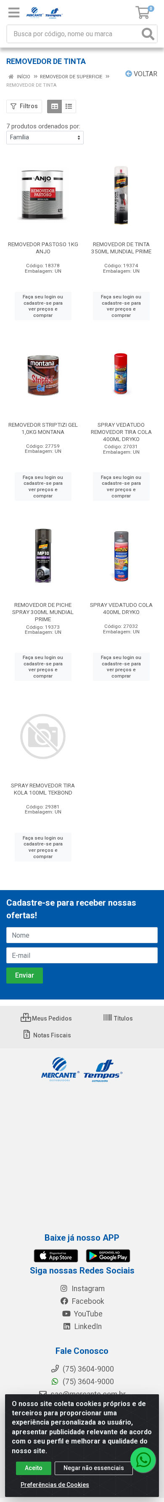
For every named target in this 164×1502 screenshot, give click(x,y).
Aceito (33, 1468)
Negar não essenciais (93, 1468)
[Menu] (13, 12)
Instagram (87, 1288)
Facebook (87, 1301)
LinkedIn (87, 1326)
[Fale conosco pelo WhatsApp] (143, 1460)
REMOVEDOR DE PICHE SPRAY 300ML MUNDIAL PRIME (43, 611)
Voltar (144, 74)
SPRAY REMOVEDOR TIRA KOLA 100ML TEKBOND (43, 789)
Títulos (123, 1018)
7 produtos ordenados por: (43, 126)
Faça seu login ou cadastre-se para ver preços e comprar (43, 306)
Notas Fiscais (51, 1035)
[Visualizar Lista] (68, 106)
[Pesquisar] (148, 34)
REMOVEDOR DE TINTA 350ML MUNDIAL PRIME (121, 248)
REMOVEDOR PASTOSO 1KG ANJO (43, 248)
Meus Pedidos (51, 1018)
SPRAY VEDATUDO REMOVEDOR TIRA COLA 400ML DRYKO (121, 431)
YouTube (87, 1314)
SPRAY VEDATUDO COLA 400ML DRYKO (121, 608)
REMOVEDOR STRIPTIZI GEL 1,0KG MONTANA (43, 428)
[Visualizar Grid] (54, 106)
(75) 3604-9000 (87, 1381)
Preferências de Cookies (55, 1484)
